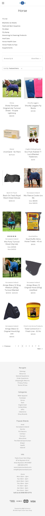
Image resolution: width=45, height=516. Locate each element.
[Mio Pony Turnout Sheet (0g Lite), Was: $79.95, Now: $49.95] (12, 221)
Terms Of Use (22, 385)
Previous (7, 346)
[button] (22, 58)
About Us (22, 374)
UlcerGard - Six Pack (12, 152)
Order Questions (22, 378)
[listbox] (16, 68)
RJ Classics (22, 431)
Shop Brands (22, 414)
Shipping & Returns (22, 381)
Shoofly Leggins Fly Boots (33, 107)
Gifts (22, 409)
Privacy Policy (22, 383)
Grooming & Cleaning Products (14, 35)
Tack (22, 403)
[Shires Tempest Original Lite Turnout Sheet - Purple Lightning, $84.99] (12, 88)
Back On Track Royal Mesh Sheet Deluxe (12, 196)
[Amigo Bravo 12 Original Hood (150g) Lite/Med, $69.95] (33, 267)
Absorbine (22, 438)
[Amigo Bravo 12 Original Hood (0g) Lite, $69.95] (12, 311)
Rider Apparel (22, 396)
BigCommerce (26, 508)
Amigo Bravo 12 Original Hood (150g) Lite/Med (33, 287)
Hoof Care (6, 38)
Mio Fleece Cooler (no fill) (33, 196)
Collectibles (22, 407)
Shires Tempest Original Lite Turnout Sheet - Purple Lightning (12, 109)
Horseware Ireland (22, 427)
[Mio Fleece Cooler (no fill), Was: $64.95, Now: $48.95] (33, 178)
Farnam (22, 436)
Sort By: (6, 68)
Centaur (22, 434)
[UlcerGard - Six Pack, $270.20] (12, 134)
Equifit (22, 445)
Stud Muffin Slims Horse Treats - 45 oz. (33, 240)
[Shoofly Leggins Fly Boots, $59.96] (33, 88)
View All (22, 448)
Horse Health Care (9, 42)
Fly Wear (5, 29)
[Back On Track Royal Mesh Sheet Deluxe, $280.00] (12, 178)
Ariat (22, 424)
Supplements (7, 48)
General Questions (22, 376)
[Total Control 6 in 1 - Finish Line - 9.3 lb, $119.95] (33, 311)
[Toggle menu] (3, 3)
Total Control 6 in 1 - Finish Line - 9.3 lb (33, 330)
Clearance (22, 412)
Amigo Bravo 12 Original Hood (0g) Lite (12, 331)
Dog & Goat (22, 405)
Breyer (22, 443)
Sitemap (22, 371)
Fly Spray (5, 32)
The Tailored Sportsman (22, 441)
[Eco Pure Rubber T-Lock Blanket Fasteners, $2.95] (33, 134)
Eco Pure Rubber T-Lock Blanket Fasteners (33, 154)
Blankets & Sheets (9, 23)
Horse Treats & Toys (9, 45)
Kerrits (22, 429)
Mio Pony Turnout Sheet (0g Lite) (11, 243)
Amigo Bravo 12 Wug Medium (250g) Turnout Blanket (12, 287)
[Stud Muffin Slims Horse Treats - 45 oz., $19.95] (33, 221)
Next (39, 349)
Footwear (22, 398)
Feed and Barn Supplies (11, 26)
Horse (22, 400)
